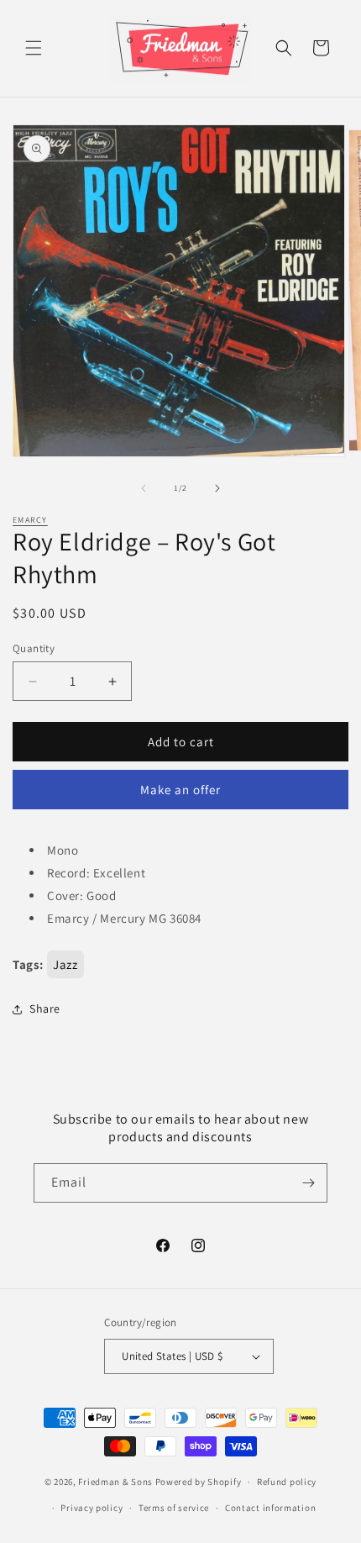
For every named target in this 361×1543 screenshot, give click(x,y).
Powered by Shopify (198, 1482)
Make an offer (180, 790)
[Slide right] (217, 488)
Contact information (270, 1508)
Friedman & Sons (115, 1482)
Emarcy (30, 519)
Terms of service (174, 1508)
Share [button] (44, 1008)
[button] (33, 47)
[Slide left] (143, 488)
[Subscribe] (308, 1183)
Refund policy (287, 1482)
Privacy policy (91, 1508)
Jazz (65, 964)
